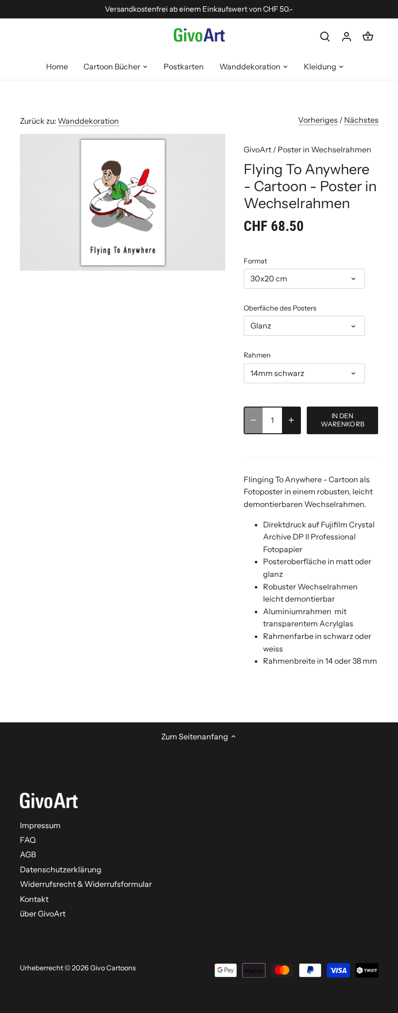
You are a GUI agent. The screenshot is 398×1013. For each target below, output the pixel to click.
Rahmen (257, 355)
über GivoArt (43, 913)
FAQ (28, 840)
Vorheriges (318, 120)
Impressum (40, 825)
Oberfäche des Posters (280, 308)
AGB (28, 854)
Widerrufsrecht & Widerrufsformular (86, 884)
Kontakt (34, 899)
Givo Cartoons (113, 968)
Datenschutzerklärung (60, 869)
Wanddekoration (88, 121)
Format (255, 261)
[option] (123, 202)
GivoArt (257, 149)
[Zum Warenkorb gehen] (368, 36)
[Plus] (291, 420)
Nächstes (361, 120)
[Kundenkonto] (346, 36)
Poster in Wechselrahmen (324, 149)
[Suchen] (325, 36)
